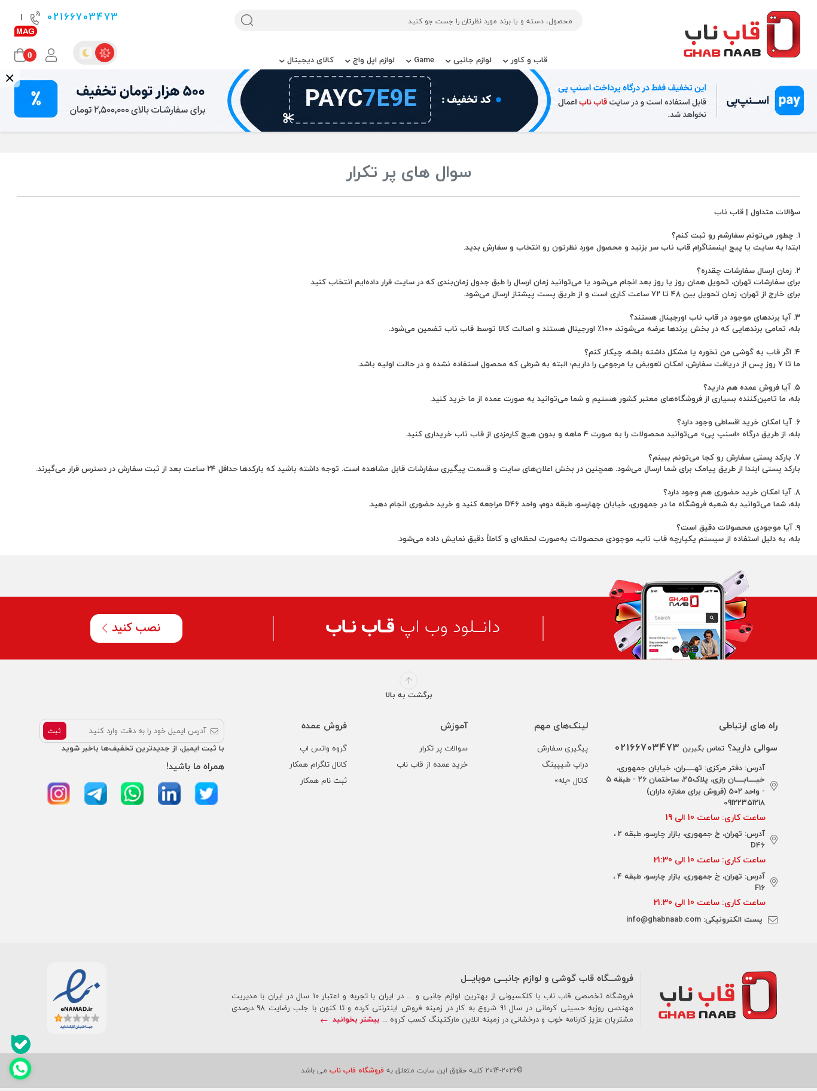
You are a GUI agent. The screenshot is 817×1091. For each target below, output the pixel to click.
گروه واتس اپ (323, 748)
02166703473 (81, 17)
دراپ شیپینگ (565, 764)
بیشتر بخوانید (355, 1019)
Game (422, 59)
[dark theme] (85, 53)
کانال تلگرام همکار (318, 764)
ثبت (54, 731)
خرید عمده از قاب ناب (432, 764)
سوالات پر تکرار (443, 748)
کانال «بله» (571, 780)
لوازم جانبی (471, 59)
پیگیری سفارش (562, 748)
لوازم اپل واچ (372, 59)
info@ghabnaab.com (663, 919)
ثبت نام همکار (323, 780)
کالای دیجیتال (309, 59)
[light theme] (104, 53)
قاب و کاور (527, 59)
